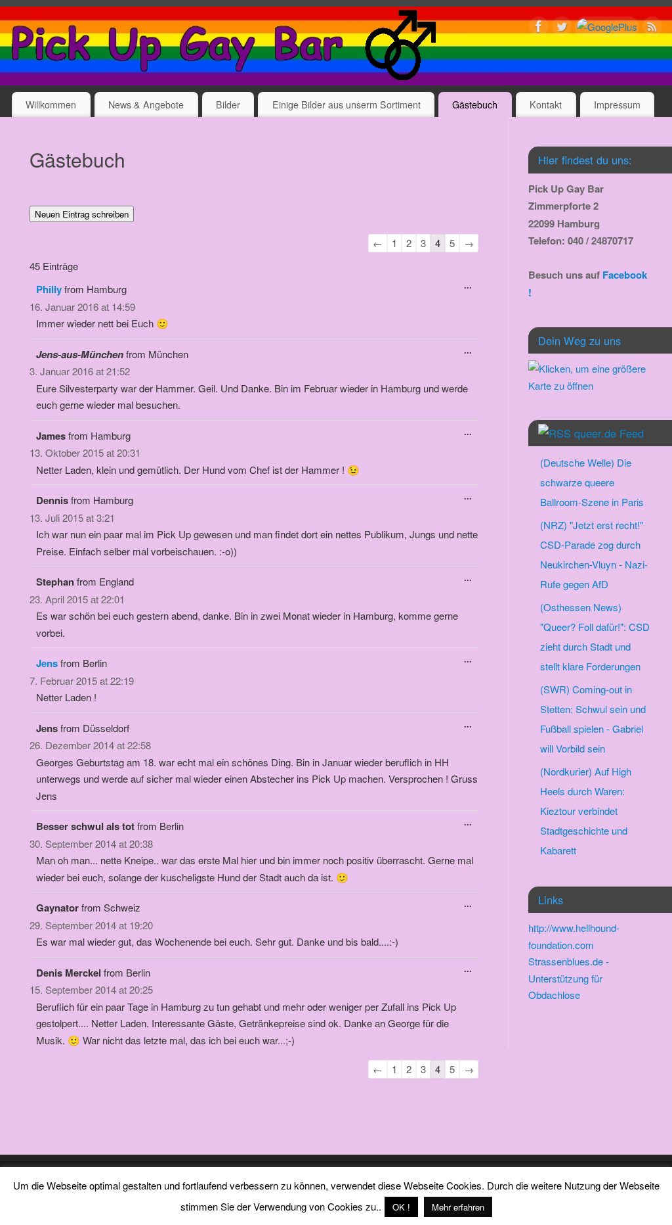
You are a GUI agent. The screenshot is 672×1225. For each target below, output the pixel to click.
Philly (49, 289)
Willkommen (51, 104)
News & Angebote (146, 104)
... (464, 288)
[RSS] (652, 28)
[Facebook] (539, 28)
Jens (47, 663)
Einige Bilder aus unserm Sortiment (346, 104)
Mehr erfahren (458, 1207)
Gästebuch (474, 104)
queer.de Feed (609, 433)
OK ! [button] (401, 1207)
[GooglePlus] (607, 26)
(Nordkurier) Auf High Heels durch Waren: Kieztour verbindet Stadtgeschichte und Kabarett (585, 810)
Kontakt (546, 104)
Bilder (228, 104)
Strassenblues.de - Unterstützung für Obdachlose (568, 978)
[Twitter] (562, 28)
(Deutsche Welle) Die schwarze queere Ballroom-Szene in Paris (592, 482)
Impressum (617, 104)
